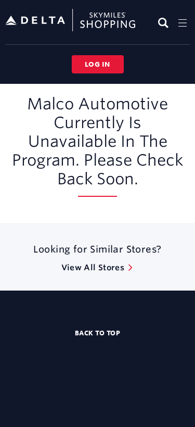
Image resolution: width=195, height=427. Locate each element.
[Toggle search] (164, 22)
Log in (97, 64)
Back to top (98, 333)
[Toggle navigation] (182, 22)
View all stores (92, 267)
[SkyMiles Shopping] (70, 20)
